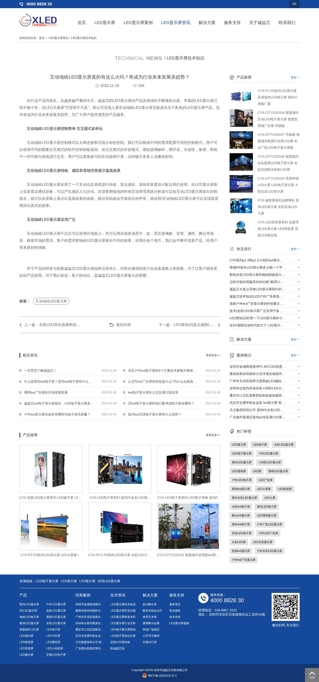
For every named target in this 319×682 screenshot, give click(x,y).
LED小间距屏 (54, 648)
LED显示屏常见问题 (123, 610)
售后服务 (175, 610)
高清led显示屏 (241, 489)
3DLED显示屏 (28, 610)
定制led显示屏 (241, 551)
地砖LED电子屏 (29, 617)
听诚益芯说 (117, 648)
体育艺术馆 (150, 617)
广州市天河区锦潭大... (89, 617)
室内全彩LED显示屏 (244, 497)
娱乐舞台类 (150, 604)
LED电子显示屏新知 (123, 629)
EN (294, 4)
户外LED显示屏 (268, 453)
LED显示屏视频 (179, 623)
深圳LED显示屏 (109, 581)
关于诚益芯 (259, 22)
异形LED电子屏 (242, 533)
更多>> (295, 77)
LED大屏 (269, 497)
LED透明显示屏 (266, 515)
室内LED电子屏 (266, 506)
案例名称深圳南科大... (89, 610)
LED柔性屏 (53, 642)
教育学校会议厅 (152, 610)
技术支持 (175, 617)
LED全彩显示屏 (263, 542)
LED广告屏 (266, 480)
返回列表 (123, 325)
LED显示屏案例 (138, 22)
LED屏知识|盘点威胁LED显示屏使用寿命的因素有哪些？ (195, 325)
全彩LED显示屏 (284, 444)
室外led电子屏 (241, 524)
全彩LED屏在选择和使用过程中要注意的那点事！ (60, 325)
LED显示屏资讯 (175, 22)
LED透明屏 (239, 471)
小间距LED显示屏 (270, 462)
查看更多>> (213, 355)
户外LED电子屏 (242, 480)
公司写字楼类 (151, 635)
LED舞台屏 (26, 654)
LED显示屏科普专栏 (123, 617)
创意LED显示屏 (56, 610)
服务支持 (232, 22)
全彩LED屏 (239, 542)
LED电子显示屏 (242, 453)
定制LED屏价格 (120, 642)
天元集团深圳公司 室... (89, 642)
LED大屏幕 (264, 489)
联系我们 (287, 22)
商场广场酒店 (151, 629)
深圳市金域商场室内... (89, 604)
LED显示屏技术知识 (83, 38)
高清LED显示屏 (29, 623)
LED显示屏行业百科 (123, 623)
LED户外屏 (53, 635)
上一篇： (31, 325)
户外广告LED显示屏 (269, 524)
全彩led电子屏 (241, 506)
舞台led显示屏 (241, 515)
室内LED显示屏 (242, 462)
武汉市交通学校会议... (89, 635)
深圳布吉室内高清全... (89, 623)
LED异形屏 (26, 648)
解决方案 (207, 22)
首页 (82, 22)
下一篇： (166, 325)
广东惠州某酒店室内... (89, 648)
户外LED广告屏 (268, 533)
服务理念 (175, 604)
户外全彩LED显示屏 (269, 551)
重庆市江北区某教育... (89, 629)
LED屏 (257, 471)
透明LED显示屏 (278, 471)
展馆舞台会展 (151, 623)
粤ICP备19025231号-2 (162, 675)
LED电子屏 (260, 444)
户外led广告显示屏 (243, 559)
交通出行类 (150, 642)
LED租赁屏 (285, 489)
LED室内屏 (26, 635)
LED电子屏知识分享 (123, 635)
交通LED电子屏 (56, 654)
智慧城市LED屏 (29, 629)
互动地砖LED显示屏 (51, 301)
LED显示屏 (104, 22)
